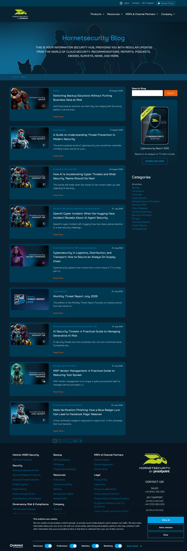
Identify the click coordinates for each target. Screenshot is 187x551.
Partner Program (102, 459)
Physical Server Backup (64, 469)
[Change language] (124, 3)
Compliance (58, 169)
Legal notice (100, 484)
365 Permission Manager (24, 509)
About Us (57, 509)
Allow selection (166, 527)
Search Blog (139, 88)
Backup (56, 90)
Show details (132, 546)
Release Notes (60, 498)
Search (170, 93)
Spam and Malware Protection (27, 475)
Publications (59, 479)
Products (96, 14)
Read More (58, 116)
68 (75, 441)
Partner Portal (167, 3)
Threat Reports (60, 291)
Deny (165, 535)
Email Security (59, 130)
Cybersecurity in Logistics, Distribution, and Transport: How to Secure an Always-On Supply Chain (84, 257)
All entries (137, 184)
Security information (142, 215)
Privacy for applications (105, 489)
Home (16, 76)
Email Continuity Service (24, 493)
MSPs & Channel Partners (140, 14)
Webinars (57, 489)
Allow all (166, 520)
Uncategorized (139, 228)
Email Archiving (20, 489)
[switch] (73, 546)
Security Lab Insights (63, 493)
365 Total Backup (61, 459)
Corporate (137, 194)
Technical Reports (92, 208)
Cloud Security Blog (62, 484)
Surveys (136, 218)
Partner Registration (103, 464)
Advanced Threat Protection (26, 479)
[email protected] (154, 500)
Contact (136, 3)
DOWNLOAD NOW (154, 161)
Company (166, 14)
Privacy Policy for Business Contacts (111, 498)
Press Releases (140, 208)
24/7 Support (148, 3)
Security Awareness (75, 208)
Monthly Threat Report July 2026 (75, 296)
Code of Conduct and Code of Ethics (111, 511)
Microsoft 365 (70, 169)
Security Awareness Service (26, 470)
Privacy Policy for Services (106, 493)
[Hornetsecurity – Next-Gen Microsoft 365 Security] (20, 14)
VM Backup (58, 464)
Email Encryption (20, 484)
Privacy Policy (100, 479)
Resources (113, 14)
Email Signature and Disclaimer (27, 498)
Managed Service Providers (65, 366)
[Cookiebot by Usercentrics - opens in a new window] (16, 546)
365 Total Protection (22, 459)
